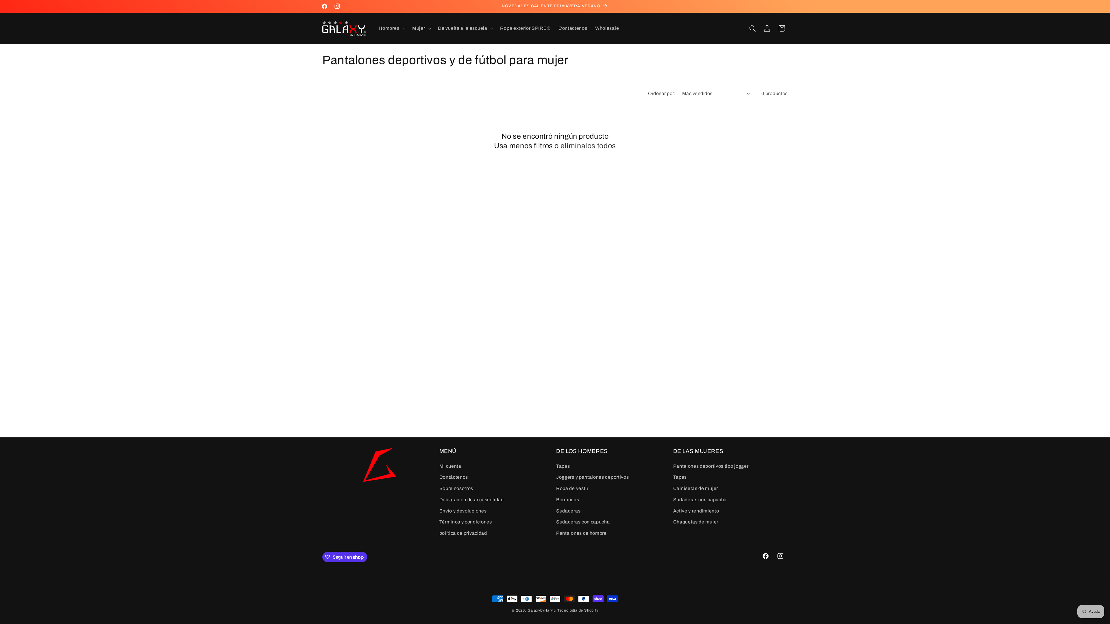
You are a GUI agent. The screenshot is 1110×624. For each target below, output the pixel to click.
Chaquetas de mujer (695, 521)
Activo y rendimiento (696, 510)
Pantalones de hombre (581, 533)
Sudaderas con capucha (583, 521)
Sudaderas (568, 510)
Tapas (563, 466)
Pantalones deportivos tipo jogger (711, 466)
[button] (391, 28)
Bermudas (567, 499)
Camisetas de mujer (695, 488)
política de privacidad (463, 533)
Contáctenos (453, 477)
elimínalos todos (588, 146)
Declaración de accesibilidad (471, 499)
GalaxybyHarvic (542, 610)
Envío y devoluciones (463, 510)
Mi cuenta (450, 466)
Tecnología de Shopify (577, 610)
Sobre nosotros (456, 488)
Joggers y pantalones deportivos (592, 477)
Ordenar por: (662, 93)
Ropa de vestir (572, 488)
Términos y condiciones (465, 521)
